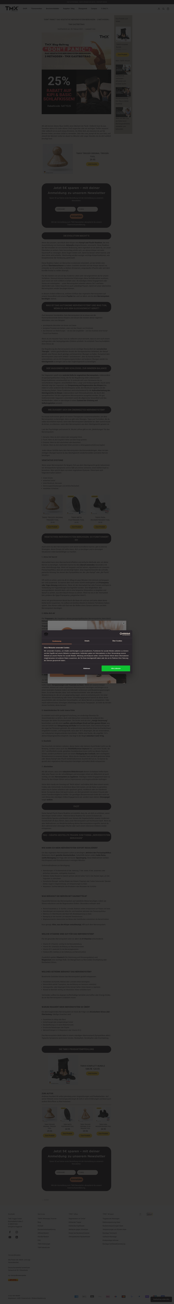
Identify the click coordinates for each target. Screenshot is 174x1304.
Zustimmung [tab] (56, 641)
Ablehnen (86, 668)
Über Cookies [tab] (117, 641)
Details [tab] (87, 641)
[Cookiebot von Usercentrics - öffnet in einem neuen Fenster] (121, 634)
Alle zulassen (116, 668)
